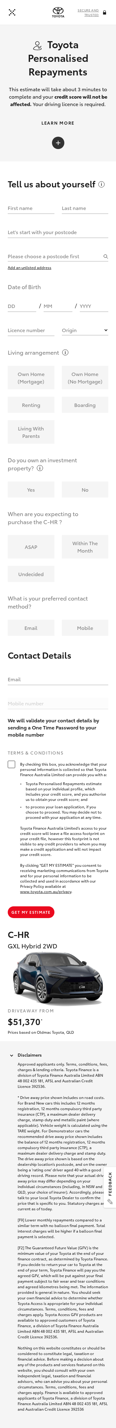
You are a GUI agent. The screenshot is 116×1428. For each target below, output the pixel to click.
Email (14, 678)
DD (11, 305)
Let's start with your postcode (42, 231)
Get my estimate (31, 912)
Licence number (26, 329)
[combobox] (55, 255)
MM (48, 305)
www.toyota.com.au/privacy (45, 891)
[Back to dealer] (12, 12)
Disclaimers (30, 1055)
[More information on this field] (105, 13)
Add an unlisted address (29, 267)
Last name (74, 207)
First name (20, 207)
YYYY (85, 305)
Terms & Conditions (35, 753)
